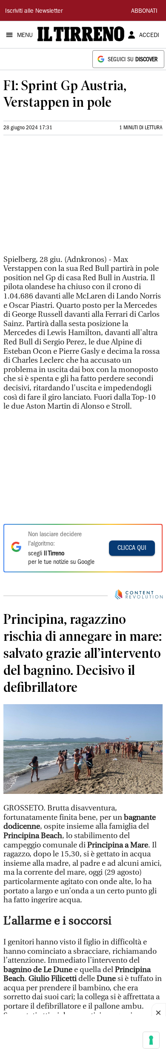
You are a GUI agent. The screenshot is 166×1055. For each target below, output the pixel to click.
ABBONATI (144, 11)
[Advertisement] (67, 198)
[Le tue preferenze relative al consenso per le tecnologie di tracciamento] (151, 1040)
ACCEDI (149, 36)
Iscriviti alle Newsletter (34, 11)
